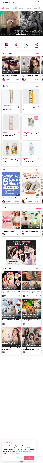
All (3, 8)
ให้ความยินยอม (29, 458)
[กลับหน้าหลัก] (8, 2)
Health (15, 8)
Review (29, 8)
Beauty (8, 8)
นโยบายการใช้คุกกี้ (13, 454)
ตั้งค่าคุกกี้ (19, 458)
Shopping (22, 8)
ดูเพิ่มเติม (38, 53)
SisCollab (37, 8)
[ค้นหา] (39, 2)
